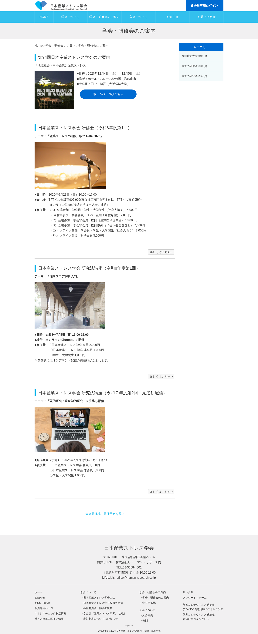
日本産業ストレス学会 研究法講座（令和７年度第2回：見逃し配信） (102, 392)
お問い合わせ (206, 17)
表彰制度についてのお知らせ (100, 618)
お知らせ (172, 17)
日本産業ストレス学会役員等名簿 (103, 602)
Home (39, 45)
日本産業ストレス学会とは (99, 597)
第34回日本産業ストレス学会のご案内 (74, 57)
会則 (145, 620)
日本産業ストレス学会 (129, 548)
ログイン (129, 626)
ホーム (38, 592)
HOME (44, 17)
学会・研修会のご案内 (155, 597)
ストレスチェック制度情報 (50, 613)
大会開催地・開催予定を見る (105, 513)
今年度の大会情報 (193, 55)
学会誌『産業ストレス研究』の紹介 (104, 613)
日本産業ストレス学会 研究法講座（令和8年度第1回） (89, 268)
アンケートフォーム (195, 597)
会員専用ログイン (205, 5)
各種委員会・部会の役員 (97, 608)
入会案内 (147, 615)
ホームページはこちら (108, 94)
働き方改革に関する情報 (49, 618)
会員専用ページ (44, 608)
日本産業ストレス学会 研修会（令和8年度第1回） (85, 127)
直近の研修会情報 (193, 66)
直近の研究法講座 (193, 76)
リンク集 (188, 592)
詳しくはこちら (160, 252)
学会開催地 (149, 602)
